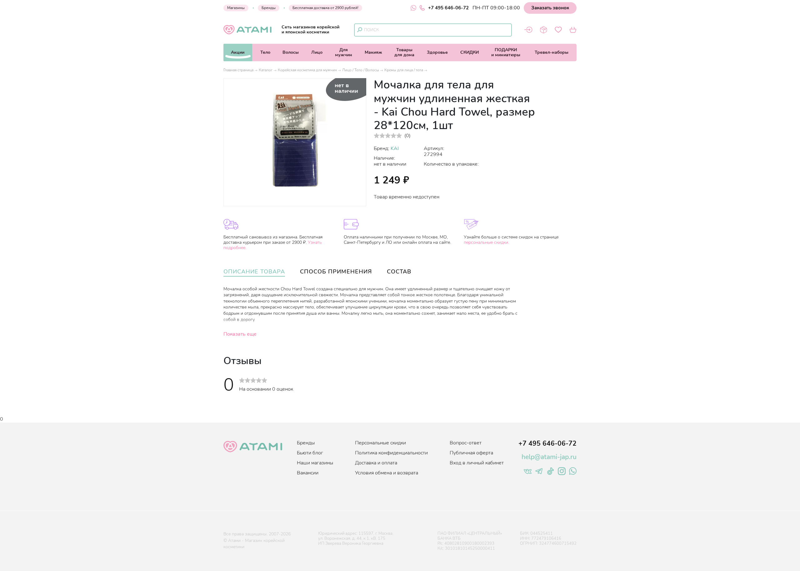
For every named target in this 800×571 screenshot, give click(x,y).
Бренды (269, 7)
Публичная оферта (471, 452)
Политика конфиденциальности (391, 452)
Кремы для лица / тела (403, 70)
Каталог (265, 70)
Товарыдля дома (404, 52)
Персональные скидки (380, 442)
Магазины (236, 7)
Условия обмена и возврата (386, 472)
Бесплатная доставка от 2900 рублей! (325, 7)
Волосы (290, 52)
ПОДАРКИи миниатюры (505, 52)
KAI (395, 148)
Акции (237, 52)
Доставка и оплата (376, 462)
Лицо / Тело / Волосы (360, 70)
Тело (265, 52)
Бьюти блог (310, 452)
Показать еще (240, 334)
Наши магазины (315, 462)
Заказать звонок (550, 8)
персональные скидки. (486, 242)
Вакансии (307, 472)
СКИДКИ (469, 52)
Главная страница (238, 70)
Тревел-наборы (551, 52)
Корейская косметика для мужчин (307, 70)
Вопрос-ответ (466, 442)
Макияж (373, 52)
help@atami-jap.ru (549, 457)
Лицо (316, 52)
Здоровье (437, 52)
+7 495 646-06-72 (448, 8)
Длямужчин (343, 52)
